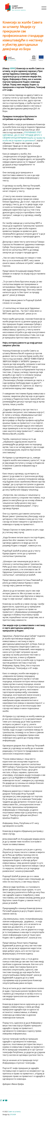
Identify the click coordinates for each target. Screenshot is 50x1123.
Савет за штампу (14, 1111)
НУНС (12, 68)
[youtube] (6, 1100)
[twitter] (3, 1100)
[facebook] (1, 1100)
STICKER (13, 1114)
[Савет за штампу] (15, 11)
